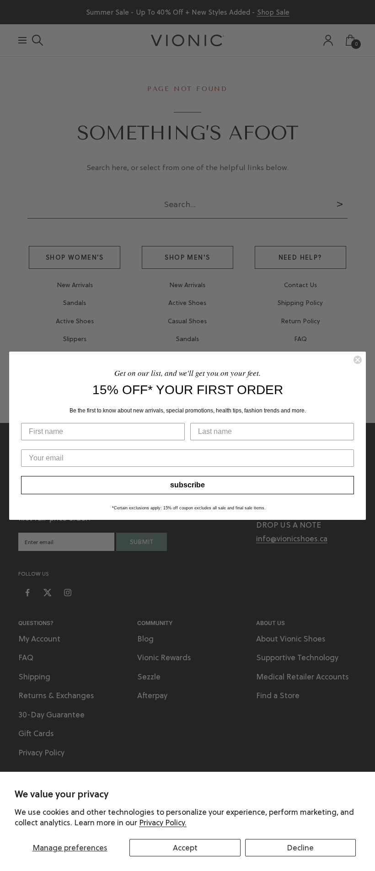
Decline (300, 847)
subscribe (187, 485)
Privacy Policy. (163, 822)
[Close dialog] (357, 359)
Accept (185, 847)
